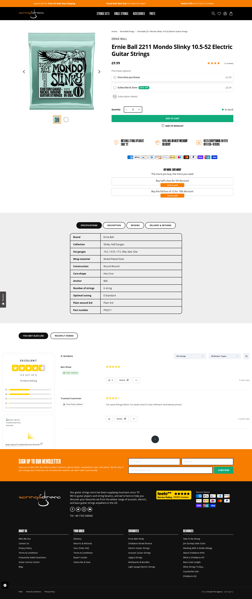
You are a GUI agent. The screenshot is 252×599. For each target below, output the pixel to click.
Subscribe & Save (133, 87)
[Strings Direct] (31, 13)
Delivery (77, 539)
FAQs (21, 592)
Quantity (116, 109)
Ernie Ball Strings (127, 31)
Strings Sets (103, 13)
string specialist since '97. (132, 142)
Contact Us (24, 543)
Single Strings (121, 13)
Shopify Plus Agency (214, 592)
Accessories (139, 13)
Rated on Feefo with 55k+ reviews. (216, 142)
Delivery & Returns (160, 225)
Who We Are (25, 539)
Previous (24, 72)
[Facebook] (72, 509)
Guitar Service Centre (29, 562)
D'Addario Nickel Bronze (140, 543)
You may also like (33, 335)
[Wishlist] (219, 13)
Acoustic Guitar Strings (139, 553)
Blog (21, 567)
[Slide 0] (57, 119)
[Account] (225, 13)
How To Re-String (191, 539)
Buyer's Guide (80, 557)
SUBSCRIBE (223, 470)
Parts (152, 13)
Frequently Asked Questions (32, 557)
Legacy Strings (135, 557)
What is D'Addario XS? (193, 557)
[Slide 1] (66, 119)
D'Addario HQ (189, 576)
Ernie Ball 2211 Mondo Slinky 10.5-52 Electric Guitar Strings (162, 31)
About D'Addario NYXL (194, 553)
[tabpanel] (61, 71)
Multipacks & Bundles (139, 562)
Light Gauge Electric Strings (141, 567)
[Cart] (231, 13)
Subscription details (128, 96)
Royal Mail (175, 142)
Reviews (135, 225)
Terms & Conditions (28, 553)
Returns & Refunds (83, 543)
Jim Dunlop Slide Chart (194, 543)
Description (114, 225)
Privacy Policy (25, 548)
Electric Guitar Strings (139, 548)
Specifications (89, 225)
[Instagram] (84, 509)
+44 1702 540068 (83, 515)
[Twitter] (78, 509)
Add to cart (172, 118)
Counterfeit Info (191, 571)
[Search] (213, 13)
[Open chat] (4, 585)
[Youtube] (90, 509)
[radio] (114, 77)
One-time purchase (129, 77)
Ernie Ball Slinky (136, 539)
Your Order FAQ (81, 548)
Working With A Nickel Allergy (197, 548)
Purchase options (121, 70)
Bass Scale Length (192, 562)
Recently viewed (64, 335)
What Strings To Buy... (194, 567)
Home (114, 31)
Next (99, 72)
